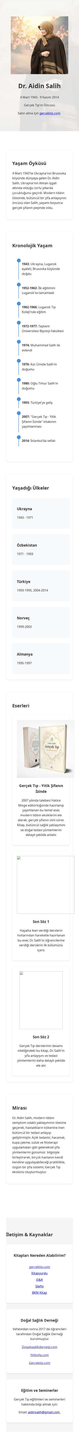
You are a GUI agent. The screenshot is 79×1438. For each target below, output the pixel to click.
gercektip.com (50, 113)
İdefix (39, 1286)
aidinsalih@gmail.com (44, 1412)
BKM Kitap (39, 1293)
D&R (39, 1280)
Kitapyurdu (39, 1273)
